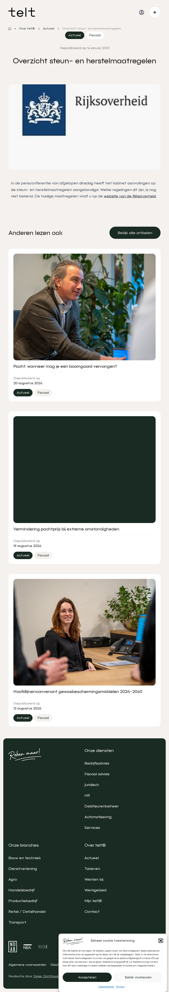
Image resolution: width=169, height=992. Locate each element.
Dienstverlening (22, 868)
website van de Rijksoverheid (130, 196)
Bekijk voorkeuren (138, 977)
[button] (161, 941)
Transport (17, 922)
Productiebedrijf (22, 901)
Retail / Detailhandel (27, 911)
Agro (12, 879)
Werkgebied (95, 890)
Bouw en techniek (24, 858)
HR (87, 795)
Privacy (120, 986)
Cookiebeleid (106, 986)
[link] (135, 233)
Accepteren (87, 977)
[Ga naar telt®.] (9, 28)
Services (92, 827)
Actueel (91, 858)
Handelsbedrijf (21, 890)
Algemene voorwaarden (27, 965)
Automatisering (97, 817)
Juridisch (91, 784)
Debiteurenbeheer (101, 806)
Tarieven (92, 868)
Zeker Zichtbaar (46, 976)
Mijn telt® (93, 901)
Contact (92, 911)
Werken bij (93, 879)
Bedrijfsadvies (96, 763)
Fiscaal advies (96, 774)
